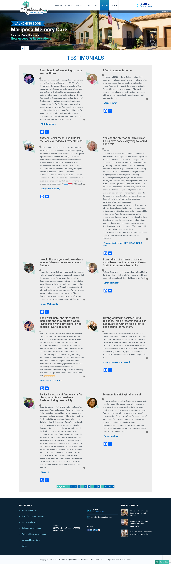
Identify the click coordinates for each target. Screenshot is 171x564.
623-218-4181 (146, 7)
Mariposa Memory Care (31, 540)
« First (74, 486)
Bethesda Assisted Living (31, 528)
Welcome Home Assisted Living (34, 534)
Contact (25, 546)
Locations (79, 5)
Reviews (105, 5)
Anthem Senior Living (30, 510)
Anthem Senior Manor (30, 522)
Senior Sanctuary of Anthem (33, 516)
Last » (111, 486)
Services (68, 5)
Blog (96, 5)
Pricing (88, 5)
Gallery (114, 5)
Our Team (58, 5)
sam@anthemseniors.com (101, 517)
